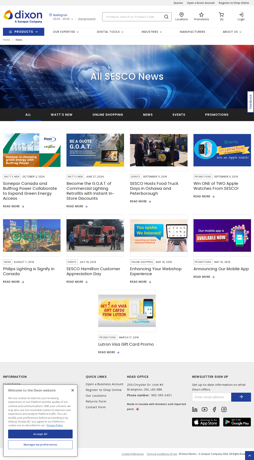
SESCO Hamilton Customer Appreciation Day (93, 271)
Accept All (40, 434)
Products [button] (23, 32)
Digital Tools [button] (108, 32)
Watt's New (62, 115)
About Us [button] (230, 32)
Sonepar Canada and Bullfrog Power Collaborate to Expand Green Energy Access (30, 191)
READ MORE (11, 206)
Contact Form (96, 407)
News (148, 115)
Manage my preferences (40, 444)
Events (179, 115)
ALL (28, 115)
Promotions (217, 115)
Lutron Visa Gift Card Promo (126, 344)
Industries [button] (150, 32)
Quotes (178, 3)
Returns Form (96, 401)
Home (6, 39)
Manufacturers (192, 32)
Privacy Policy (55, 425)
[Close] (72, 390)
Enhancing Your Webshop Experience (156, 271)
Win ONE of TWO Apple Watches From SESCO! (216, 186)
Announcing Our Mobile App (221, 269)
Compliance (11, 384)
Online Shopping (107, 115)
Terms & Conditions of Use (162, 454)
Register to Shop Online (234, 3)
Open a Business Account (105, 384)
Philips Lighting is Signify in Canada (28, 271)
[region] (40, 420)
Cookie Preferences (133, 454)
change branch (87, 18)
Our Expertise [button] (64, 32)
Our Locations (96, 395)
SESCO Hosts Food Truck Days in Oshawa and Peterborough (154, 188)
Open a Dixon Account (201, 3)
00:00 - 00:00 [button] (61, 19)
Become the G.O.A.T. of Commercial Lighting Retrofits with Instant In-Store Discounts (90, 191)
